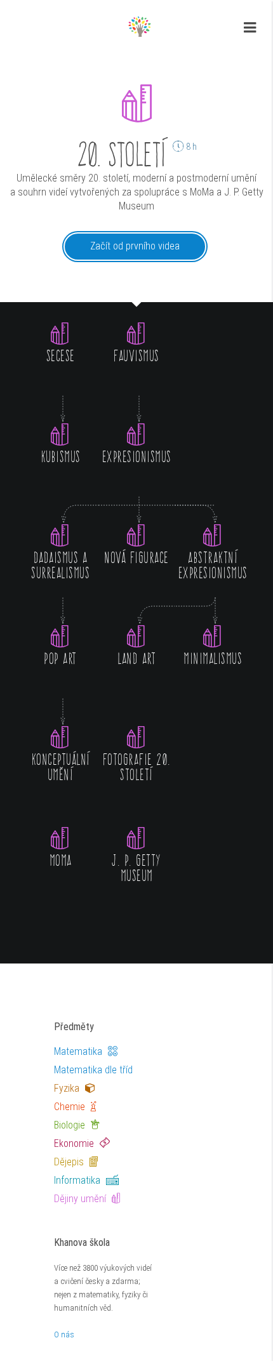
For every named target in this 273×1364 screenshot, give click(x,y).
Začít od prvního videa (135, 246)
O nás (64, 1334)
